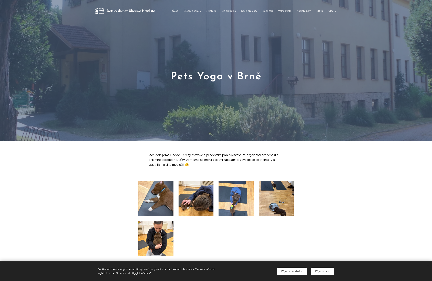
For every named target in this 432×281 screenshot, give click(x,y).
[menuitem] (176, 11)
